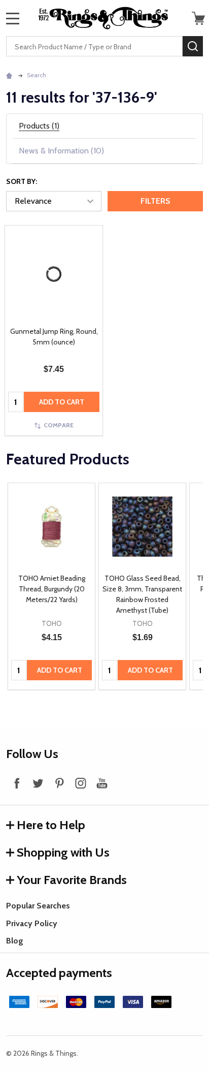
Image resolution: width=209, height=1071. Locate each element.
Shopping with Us (63, 852)
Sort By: (21, 181)
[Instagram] (80, 783)
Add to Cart (61, 401)
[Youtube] (102, 783)
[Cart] (198, 18)
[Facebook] (16, 783)
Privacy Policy (31, 923)
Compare (59, 425)
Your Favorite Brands (72, 879)
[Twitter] (38, 783)
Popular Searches (38, 905)
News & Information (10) (61, 150)
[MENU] (12, 18)
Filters (155, 201)
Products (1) (39, 126)
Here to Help (51, 824)
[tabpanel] (51, 586)
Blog (14, 941)
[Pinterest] (59, 783)
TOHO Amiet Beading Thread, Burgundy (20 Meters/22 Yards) (51, 589)
